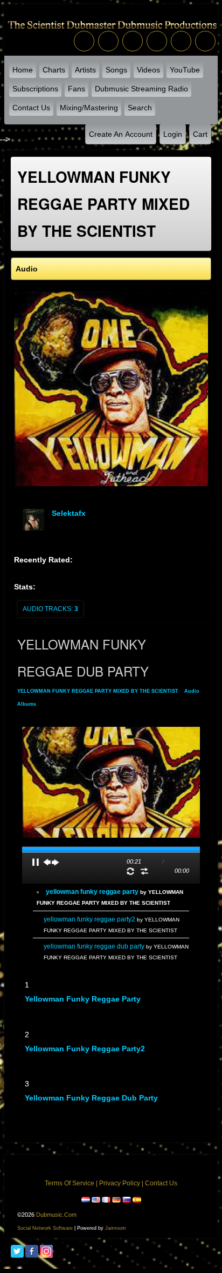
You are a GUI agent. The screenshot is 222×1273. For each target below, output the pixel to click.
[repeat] (130, 871)
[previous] (47, 862)
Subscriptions (35, 88)
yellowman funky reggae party (83, 998)
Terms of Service (69, 1183)
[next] (55, 862)
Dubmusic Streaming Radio (141, 88)
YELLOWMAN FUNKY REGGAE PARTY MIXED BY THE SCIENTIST (97, 691)
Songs (116, 69)
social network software (45, 1228)
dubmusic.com (56, 1214)
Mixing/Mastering (89, 107)
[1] (29, 1008)
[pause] (35, 862)
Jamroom (115, 1228)
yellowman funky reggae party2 (85, 1048)
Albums (26, 704)
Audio (191, 691)
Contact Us (31, 107)
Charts (54, 69)
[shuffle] (144, 871)
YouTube (185, 69)
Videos (148, 69)
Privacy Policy (119, 1183)
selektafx (69, 513)
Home (22, 69)
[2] (33, 1008)
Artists (85, 69)
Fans (76, 88)
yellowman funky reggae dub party (91, 1097)
